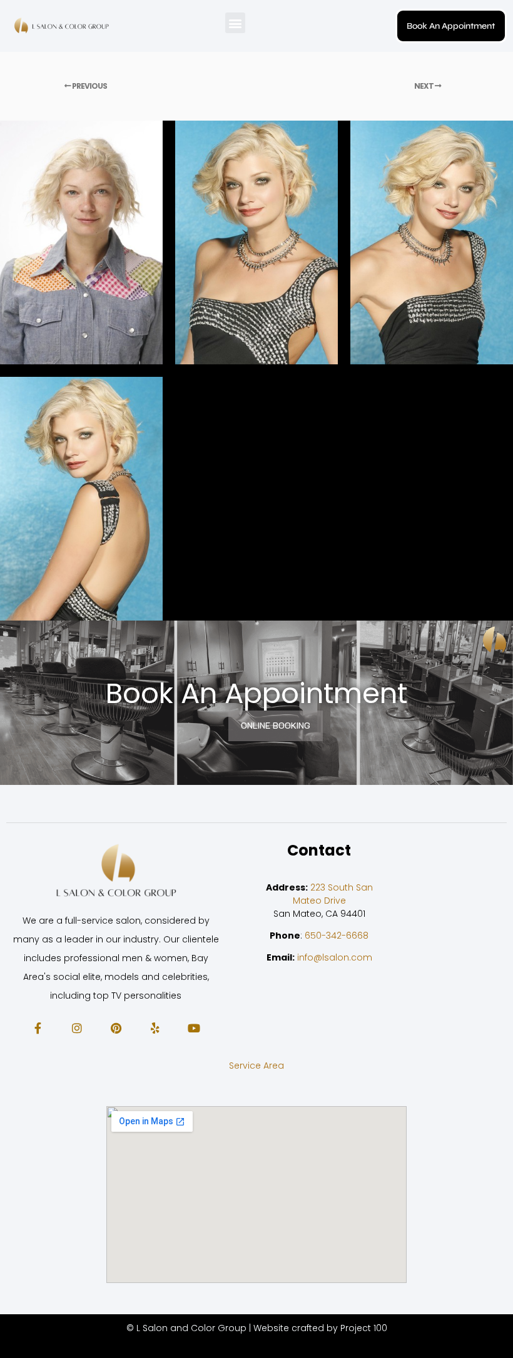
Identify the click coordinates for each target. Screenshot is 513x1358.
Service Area (256, 1065)
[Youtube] (194, 1027)
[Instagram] (76, 1027)
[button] (235, 22)
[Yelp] (155, 1027)
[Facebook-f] (38, 1027)
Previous (89, 86)
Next (424, 86)
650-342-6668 (336, 935)
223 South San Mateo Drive (333, 894)
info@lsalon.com (334, 957)
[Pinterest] (116, 1027)
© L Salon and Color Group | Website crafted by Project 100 (256, 1328)
